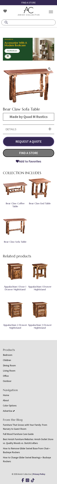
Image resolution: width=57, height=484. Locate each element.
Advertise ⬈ (9, 410)
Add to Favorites (30, 161)
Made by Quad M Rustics (29, 116)
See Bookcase (12, 51)
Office (6, 375)
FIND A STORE (28, 2)
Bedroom (7, 354)
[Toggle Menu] (51, 12)
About (6, 400)
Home (6, 395)
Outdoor (7, 381)
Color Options (10, 405)
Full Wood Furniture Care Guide (18, 434)
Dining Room (9, 365)
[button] (49, 68)
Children (7, 360)
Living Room (9, 370)
